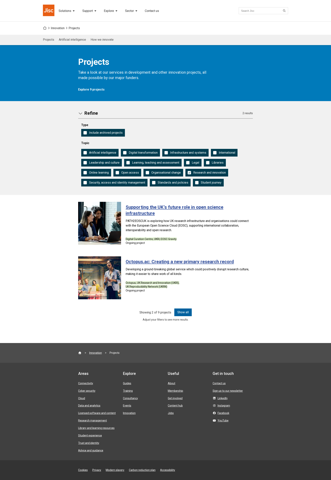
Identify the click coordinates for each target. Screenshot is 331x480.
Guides (127, 383)
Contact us (152, 11)
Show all (183, 312)
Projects (74, 28)
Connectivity (85, 383)
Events (127, 405)
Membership (175, 390)
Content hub (175, 405)
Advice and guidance (90, 450)
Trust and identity (88, 443)
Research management (92, 420)
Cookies (83, 470)
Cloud (81, 398)
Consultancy (130, 398)
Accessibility (167, 470)
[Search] (285, 10)
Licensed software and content (97, 413)
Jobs (171, 413)
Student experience (90, 435)
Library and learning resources (96, 428)
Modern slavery (115, 470)
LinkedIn (223, 398)
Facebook (223, 413)
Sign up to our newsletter (228, 390)
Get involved (175, 398)
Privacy (96, 470)
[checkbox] (103, 133)
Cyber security (86, 390)
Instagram (224, 405)
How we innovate (102, 39)
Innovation (58, 28)
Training (128, 390)
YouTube (223, 420)
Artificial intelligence (72, 39)
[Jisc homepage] (49, 11)
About (171, 383)
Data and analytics (89, 405)
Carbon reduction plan (142, 470)
